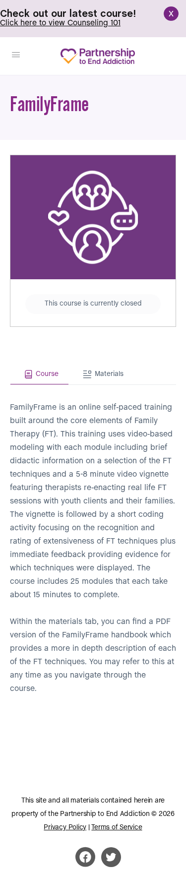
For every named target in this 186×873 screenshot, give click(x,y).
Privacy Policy (65, 827)
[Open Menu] (16, 56)
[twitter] (111, 857)
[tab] (39, 374)
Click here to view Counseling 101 (60, 23)
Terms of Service (116, 827)
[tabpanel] (93, 540)
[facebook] (85, 857)
